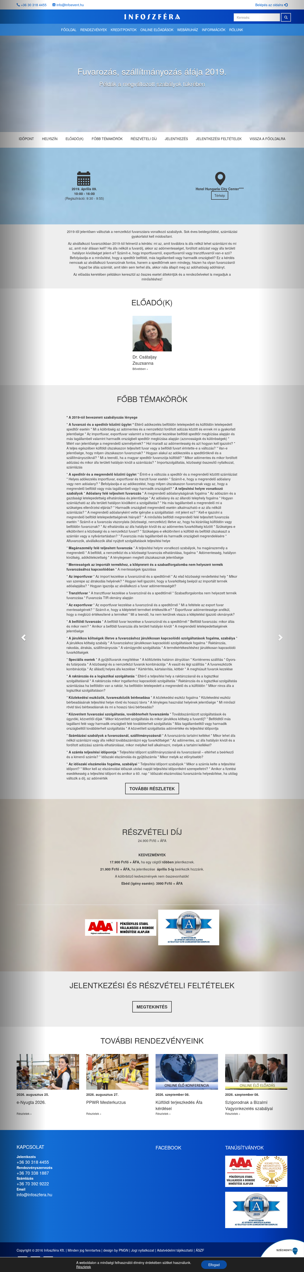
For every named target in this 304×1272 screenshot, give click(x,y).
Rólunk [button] (236, 29)
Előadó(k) (75, 138)
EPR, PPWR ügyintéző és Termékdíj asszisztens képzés (184, 1105)
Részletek (83, 1267)
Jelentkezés (176, 138)
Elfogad (214, 1264)
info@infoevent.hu (70, 4)
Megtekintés (152, 1007)
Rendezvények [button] (93, 29)
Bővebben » (140, 369)
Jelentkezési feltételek (219, 138)
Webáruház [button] (187, 29)
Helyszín (49, 138)
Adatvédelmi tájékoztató (175, 1250)
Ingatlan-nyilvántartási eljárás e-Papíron (47, 1105)
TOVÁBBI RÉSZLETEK (152, 788)
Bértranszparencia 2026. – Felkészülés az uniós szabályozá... (111, 1108)
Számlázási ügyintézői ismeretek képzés (256, 1105)
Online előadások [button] (156, 29)
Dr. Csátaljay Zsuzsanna (145, 360)
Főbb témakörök (107, 138)
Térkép (219, 195)
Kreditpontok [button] (124, 29)
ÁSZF (200, 1250)
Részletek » (93, 1113)
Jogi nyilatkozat (142, 1250)
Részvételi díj (144, 138)
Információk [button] (213, 29)
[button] (23, 636)
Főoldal (68, 29)
